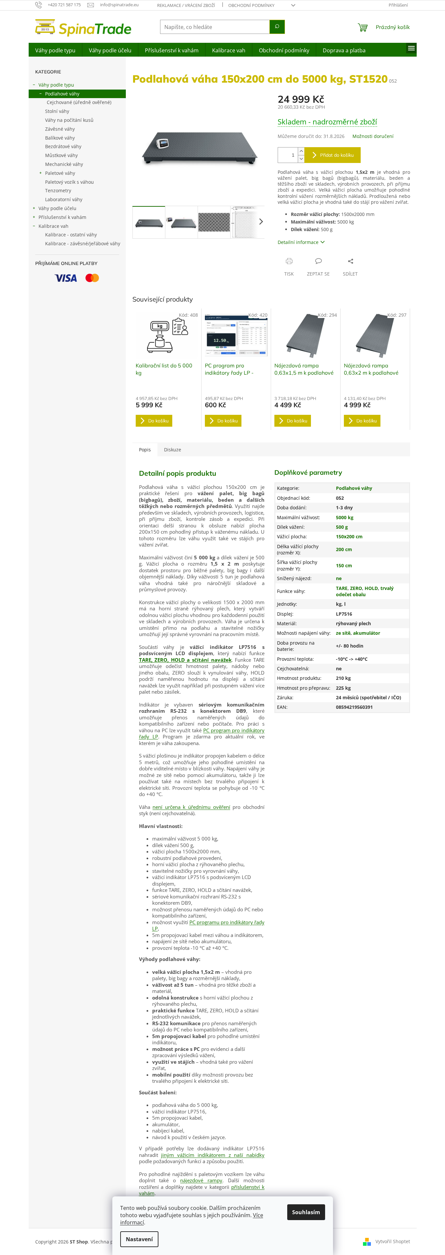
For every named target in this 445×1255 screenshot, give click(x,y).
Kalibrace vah (54, 226)
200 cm (344, 549)
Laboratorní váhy (63, 199)
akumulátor (366, 633)
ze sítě (343, 633)
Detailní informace (298, 242)
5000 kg (344, 517)
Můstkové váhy (61, 155)
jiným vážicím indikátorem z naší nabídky (212, 1155)
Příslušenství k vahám (62, 217)
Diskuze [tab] (172, 449)
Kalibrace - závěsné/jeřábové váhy (82, 243)
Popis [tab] (145, 449)
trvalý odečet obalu (365, 591)
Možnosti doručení (373, 136)
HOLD (371, 588)
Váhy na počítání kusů (69, 120)
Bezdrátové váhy (63, 146)
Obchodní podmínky (251, 5)
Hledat (277, 27)
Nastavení (139, 1239)
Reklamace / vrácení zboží (186, 5)
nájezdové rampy (201, 1180)
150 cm (344, 565)
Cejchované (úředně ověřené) (79, 102)
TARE (342, 588)
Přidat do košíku (337, 155)
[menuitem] (55, 50)
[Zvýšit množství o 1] (301, 151)
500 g (342, 527)
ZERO (356, 588)
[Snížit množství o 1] (301, 159)
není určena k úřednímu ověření (191, 807)
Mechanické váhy (64, 164)
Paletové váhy (60, 173)
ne (339, 578)
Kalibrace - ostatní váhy (71, 234)
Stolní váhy (57, 111)
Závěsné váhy (60, 129)
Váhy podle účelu (57, 208)
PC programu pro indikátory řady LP (208, 925)
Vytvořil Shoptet (392, 1241)
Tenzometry (58, 190)
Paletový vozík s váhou (69, 182)
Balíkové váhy (60, 138)
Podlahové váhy (62, 94)
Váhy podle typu (56, 85)
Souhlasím (306, 1212)
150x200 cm (349, 536)
